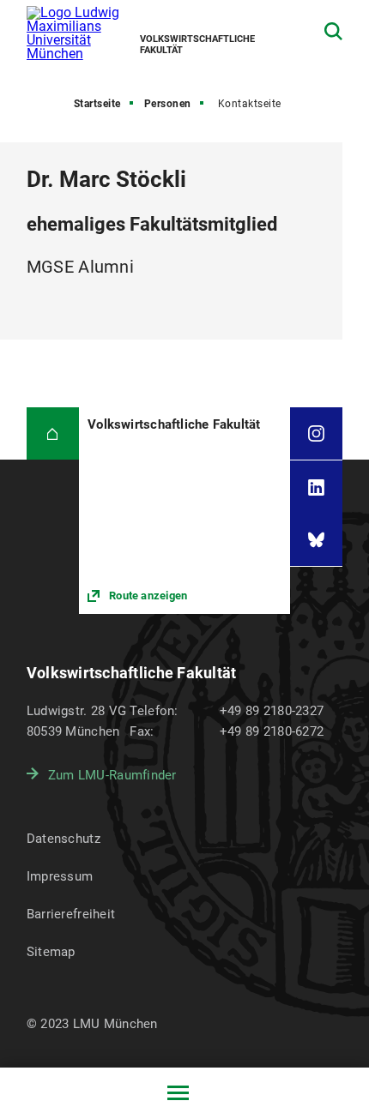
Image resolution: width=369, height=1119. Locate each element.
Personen (167, 104)
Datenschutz (63, 838)
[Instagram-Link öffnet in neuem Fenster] (316, 433)
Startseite (97, 104)
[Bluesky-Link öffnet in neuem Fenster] (316, 540)
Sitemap (51, 952)
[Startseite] (53, 433)
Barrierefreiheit (71, 914)
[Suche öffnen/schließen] (333, 31)
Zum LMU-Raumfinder (112, 775)
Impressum (60, 876)
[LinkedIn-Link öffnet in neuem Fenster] (316, 486)
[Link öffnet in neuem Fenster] (184, 510)
